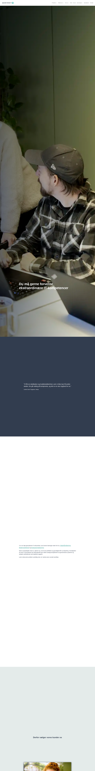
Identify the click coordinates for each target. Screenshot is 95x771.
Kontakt (91, 2)
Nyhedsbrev (86, 2)
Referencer (60, 2)
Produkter (54, 2)
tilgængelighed (24, 548)
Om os (66, 2)
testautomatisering (37, 548)
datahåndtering (65, 545)
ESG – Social (73, 2)
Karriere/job (79, 2)
